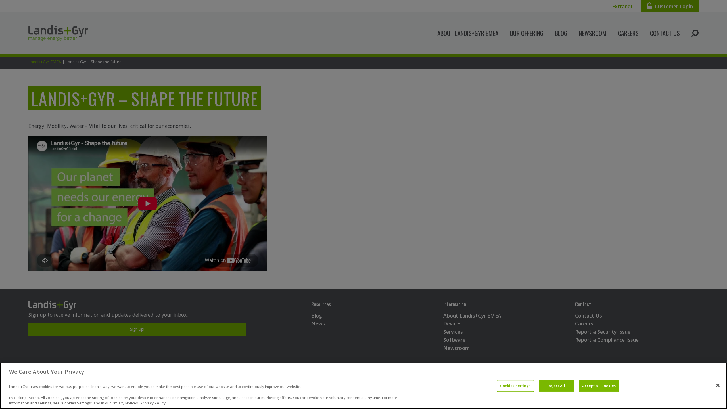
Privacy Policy (153, 403)
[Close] (718, 385)
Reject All (556, 385)
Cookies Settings (515, 385)
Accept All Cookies (599, 385)
